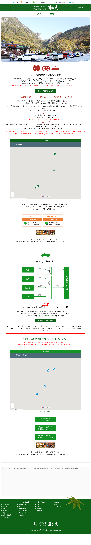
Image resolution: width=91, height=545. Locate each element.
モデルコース (53, 2)
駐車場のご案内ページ (46, 316)
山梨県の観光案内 (6, 515)
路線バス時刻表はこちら (45, 91)
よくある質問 (41, 504)
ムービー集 (22, 513)
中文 (85, 7)
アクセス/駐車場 (40, 2)
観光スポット (27, 2)
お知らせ (64, 2)
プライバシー (58, 506)
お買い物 (4, 510)
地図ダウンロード (24, 504)
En (80, 7)
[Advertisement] (45, 482)
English (56, 502)
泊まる (3, 513)
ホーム (16, 2)
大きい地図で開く (45, 411)
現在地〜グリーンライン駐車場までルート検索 (45, 436)
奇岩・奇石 (22, 508)
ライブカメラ (23, 510)
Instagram (39, 510)
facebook (39, 508)
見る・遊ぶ (4, 506)
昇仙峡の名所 (5, 504)
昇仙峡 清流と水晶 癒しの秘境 (45, 7)
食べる (3, 508)
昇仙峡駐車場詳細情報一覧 (45, 419)
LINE (38, 506)
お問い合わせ (41, 502)
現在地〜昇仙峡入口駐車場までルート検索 (45, 428)
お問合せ (74, 2)
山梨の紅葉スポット (7, 517)
